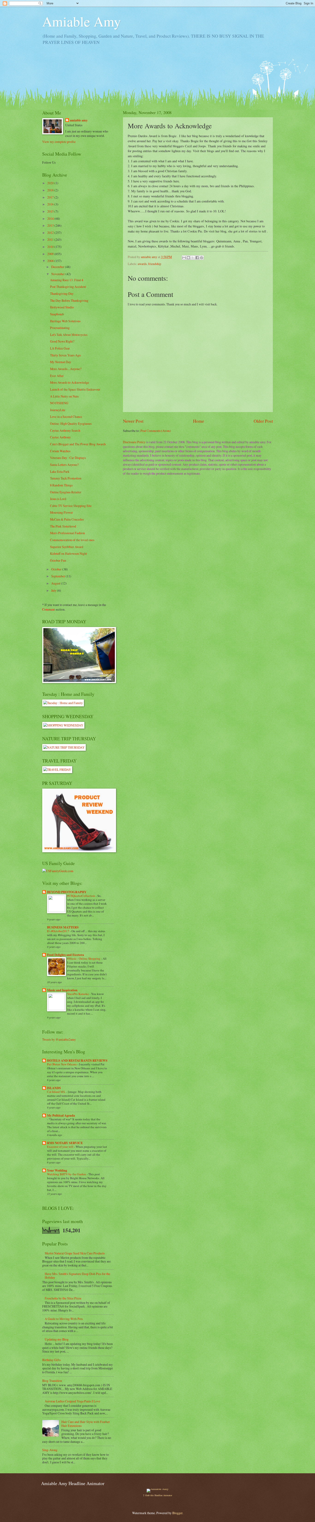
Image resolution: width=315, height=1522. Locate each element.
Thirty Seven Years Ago (65, 355)
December (58, 267)
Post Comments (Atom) (155, 430)
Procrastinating (60, 327)
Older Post (263, 421)
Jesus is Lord (58, 499)
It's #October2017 (58, 931)
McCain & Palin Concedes (67, 519)
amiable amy (79, 120)
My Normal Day (60, 362)
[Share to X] (192, 257)
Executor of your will (60, 1147)
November (58, 274)
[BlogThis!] (188, 257)
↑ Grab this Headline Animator (157, 1495)
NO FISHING (59, 403)
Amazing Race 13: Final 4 (66, 280)
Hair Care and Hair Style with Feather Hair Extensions (85, 1424)
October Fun (58, 560)
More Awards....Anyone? (65, 369)
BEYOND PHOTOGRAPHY (66, 892)
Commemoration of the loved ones (72, 540)
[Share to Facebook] (197, 257)
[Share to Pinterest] (201, 257)
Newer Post (133, 421)
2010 (50, 246)
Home (198, 421)
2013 (50, 225)
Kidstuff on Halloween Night (68, 553)
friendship (154, 264)
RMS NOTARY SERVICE (65, 1143)
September (58, 576)
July (54, 590)
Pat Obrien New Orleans (62, 1064)
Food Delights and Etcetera (65, 954)
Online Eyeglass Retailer (65, 492)
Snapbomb (57, 314)
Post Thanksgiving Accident (68, 286)
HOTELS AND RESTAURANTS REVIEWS (77, 1060)
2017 (50, 197)
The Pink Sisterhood (63, 526)
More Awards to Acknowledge (69, 382)
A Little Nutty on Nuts (64, 396)
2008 (50, 261)
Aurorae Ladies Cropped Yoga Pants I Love (72, 1401)
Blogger (177, 1513)
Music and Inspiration (62, 990)
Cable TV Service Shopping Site (71, 505)
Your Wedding (57, 1170)
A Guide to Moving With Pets (64, 1319)
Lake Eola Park (59, 471)
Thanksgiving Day (62, 293)
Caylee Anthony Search (65, 430)
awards (142, 264)
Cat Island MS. (56, 1092)
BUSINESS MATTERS (63, 927)
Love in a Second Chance (66, 416)
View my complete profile (59, 141)
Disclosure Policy (134, 442)
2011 (50, 239)
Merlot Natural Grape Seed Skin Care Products (75, 1253)
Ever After (57, 376)
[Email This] (184, 257)
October (56, 569)
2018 (50, 190)
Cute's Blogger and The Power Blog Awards (78, 444)
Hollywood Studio (62, 307)
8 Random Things (61, 485)
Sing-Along (49, 1450)
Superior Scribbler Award (66, 547)
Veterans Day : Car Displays (68, 457)
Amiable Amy (81, 21)
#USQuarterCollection (81, 896)
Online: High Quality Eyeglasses (71, 423)
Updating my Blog (56, 1339)
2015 (50, 211)
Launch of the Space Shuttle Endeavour (75, 389)
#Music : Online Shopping (84, 958)
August (56, 583)
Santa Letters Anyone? (64, 464)
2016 (50, 204)
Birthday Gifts (51, 1360)
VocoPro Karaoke (78, 994)
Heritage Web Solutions (65, 321)
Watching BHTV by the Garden (67, 1174)
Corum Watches (60, 451)
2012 (50, 232)
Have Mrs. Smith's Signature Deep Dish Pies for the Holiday (77, 1276)
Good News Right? (62, 341)
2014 (50, 218)
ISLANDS (54, 1088)
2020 (50, 183)
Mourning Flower (61, 512)
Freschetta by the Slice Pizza (63, 1298)
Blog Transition (52, 1380)
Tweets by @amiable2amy (59, 1039)
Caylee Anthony (60, 437)
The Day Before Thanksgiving (69, 300)
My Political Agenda (61, 1115)
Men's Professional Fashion (67, 533)
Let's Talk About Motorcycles (68, 334)
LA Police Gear (60, 348)
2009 (50, 254)
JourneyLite (57, 410)
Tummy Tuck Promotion (65, 478)
